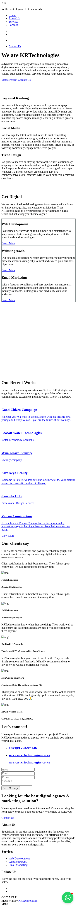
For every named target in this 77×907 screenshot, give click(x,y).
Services (13, 21)
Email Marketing (18, 864)
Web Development (19, 858)
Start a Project (9, 79)
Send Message (10, 788)
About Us (14, 18)
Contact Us (15, 46)
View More (7, 535)
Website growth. (18, 861)
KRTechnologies (27, 900)
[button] (67, 897)
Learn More (8, 243)
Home (12, 15)
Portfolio (13, 24)
